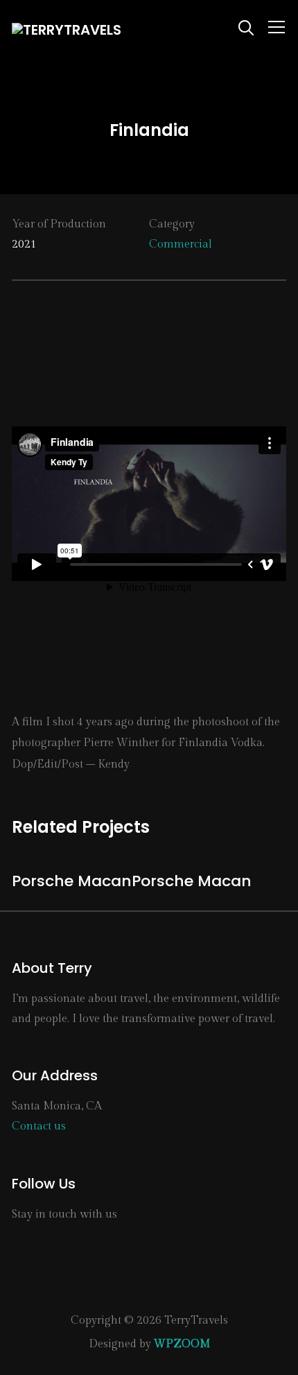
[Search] (246, 26)
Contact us (39, 1126)
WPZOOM (182, 1344)
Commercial (180, 244)
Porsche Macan (72, 881)
